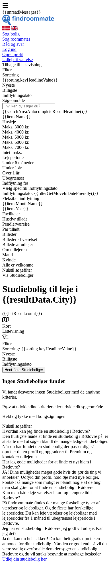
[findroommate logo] (28, 23)
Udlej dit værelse (17, 59)
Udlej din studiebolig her (24, 559)
